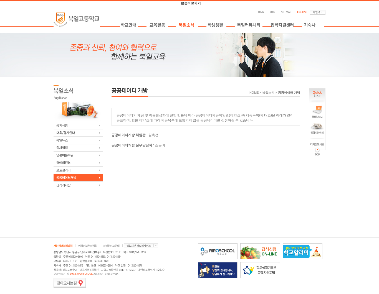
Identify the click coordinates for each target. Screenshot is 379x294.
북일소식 (187, 25)
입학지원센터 (282, 25)
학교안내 (129, 25)
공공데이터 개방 (289, 92)
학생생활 (216, 25)
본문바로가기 (191, 3)
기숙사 (313, 25)
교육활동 (157, 25)
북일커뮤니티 (248, 25)
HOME (254, 92)
